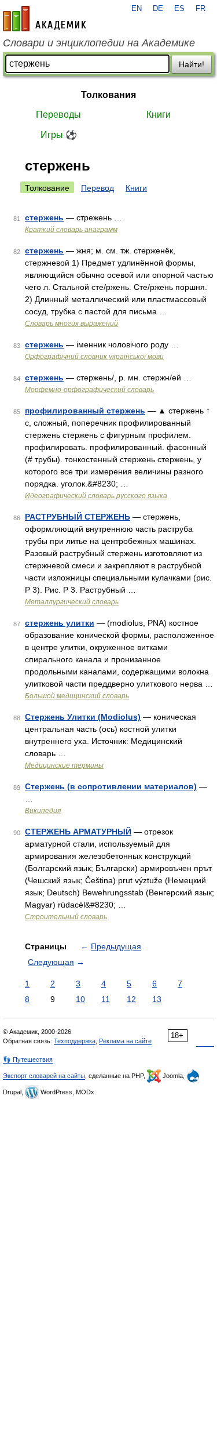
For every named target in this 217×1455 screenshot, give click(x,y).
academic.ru (44, 18)
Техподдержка (74, 1040)
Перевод (97, 188)
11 (105, 999)
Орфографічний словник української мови (94, 357)
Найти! (191, 64)
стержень (44, 217)
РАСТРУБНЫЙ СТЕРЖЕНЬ (77, 516)
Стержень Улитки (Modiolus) (83, 716)
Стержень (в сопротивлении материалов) (111, 786)
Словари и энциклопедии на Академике (99, 43)
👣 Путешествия (28, 1059)
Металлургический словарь (72, 602)
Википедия (43, 811)
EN (136, 9)
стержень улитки (59, 622)
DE (158, 9)
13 (156, 999)
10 (80, 999)
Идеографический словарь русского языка (96, 496)
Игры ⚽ (59, 135)
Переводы (58, 114)
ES (179, 9)
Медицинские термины (64, 765)
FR (200, 9)
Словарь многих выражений (71, 324)
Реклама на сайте (125, 1040)
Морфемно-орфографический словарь (89, 390)
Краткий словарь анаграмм (71, 230)
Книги (158, 114)
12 (131, 999)
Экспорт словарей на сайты (44, 1075)
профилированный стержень (85, 410)
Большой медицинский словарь (77, 696)
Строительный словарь (66, 917)
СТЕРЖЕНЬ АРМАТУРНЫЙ (78, 831)
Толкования (108, 95)
